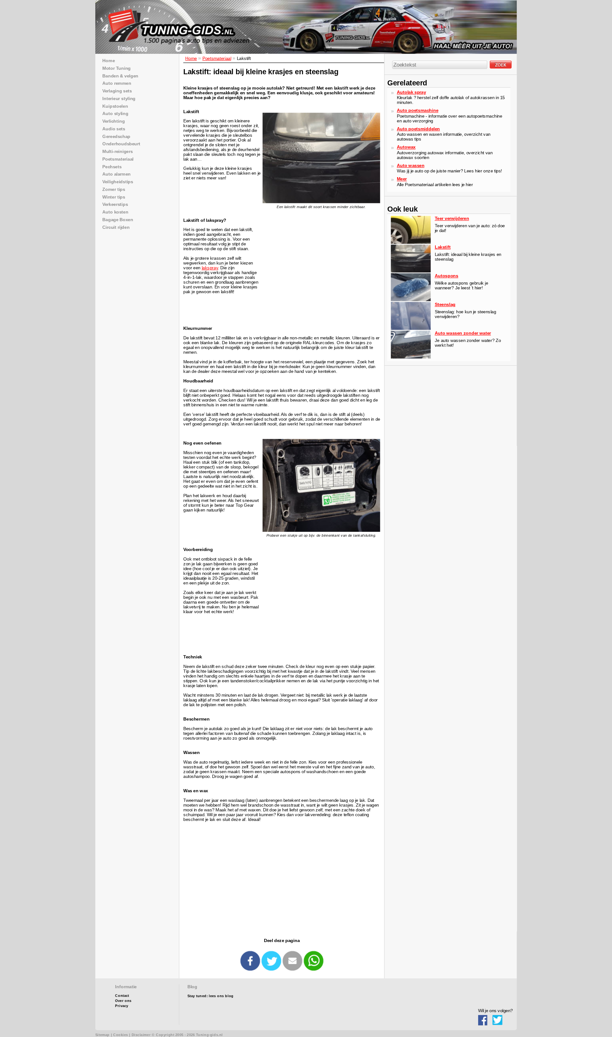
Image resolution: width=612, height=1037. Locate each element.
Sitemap (102, 1035)
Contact (122, 996)
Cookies (120, 1035)
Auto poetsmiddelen (418, 128)
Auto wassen (410, 165)
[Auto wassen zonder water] (411, 357)
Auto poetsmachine (417, 110)
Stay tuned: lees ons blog (210, 996)
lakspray (210, 267)
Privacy (121, 1006)
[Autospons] (411, 299)
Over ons (123, 1001)
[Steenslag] (411, 328)
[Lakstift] (411, 271)
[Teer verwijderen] (411, 242)
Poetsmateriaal (216, 58)
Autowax (406, 147)
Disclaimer (141, 1035)
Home (191, 58)
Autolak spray (411, 92)
